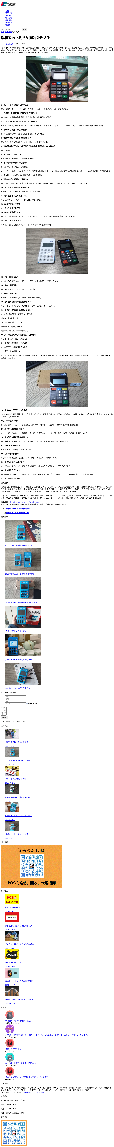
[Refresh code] (31, 704)
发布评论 (5, 717)
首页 (7, 11)
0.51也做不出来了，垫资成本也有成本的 (21, 1063)
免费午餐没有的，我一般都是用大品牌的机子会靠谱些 (26, 1077)
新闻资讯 (8, 13)
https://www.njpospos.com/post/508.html (24, 502)
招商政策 (8, 18)
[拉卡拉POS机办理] (8, 7)
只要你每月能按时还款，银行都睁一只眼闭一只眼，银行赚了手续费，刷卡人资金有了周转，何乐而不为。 (47, 1035)
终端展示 (8, 23)
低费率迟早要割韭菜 (13, 1049)
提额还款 (8, 20)
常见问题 (8, 16)
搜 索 (24, 29)
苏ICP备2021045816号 (30, 1092)
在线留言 (8, 25)
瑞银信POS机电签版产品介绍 (17, 513)
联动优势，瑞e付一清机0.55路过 (18, 1021)
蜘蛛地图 (41, 1092)
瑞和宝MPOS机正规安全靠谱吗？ (19, 509)
